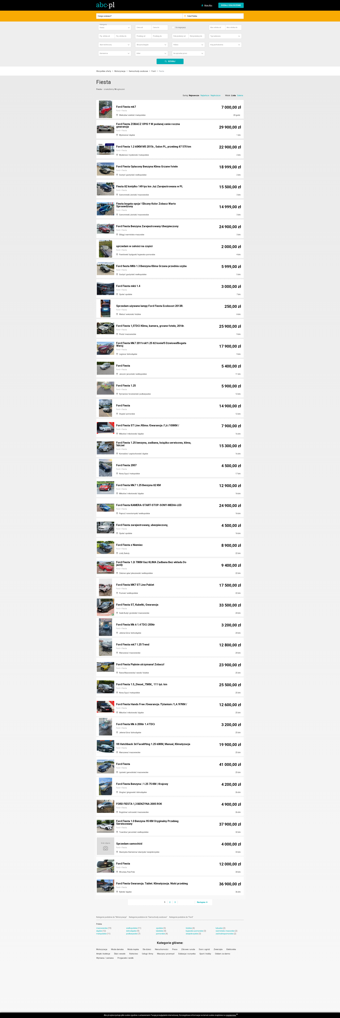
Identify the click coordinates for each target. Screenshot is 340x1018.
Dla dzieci (147, 949)
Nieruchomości (161, 949)
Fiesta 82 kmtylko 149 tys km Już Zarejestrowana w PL (149, 186)
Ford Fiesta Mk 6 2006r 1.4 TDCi (135, 724)
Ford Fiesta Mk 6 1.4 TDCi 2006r (135, 624)
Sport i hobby (205, 954)
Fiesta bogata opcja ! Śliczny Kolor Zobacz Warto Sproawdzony (146, 205)
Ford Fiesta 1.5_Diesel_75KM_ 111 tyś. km (141, 684)
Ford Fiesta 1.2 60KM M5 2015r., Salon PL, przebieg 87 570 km (153, 146)
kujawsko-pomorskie (194, 931)
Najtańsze (205, 95)
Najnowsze (194, 95)
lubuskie (219, 928)
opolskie (159, 928)
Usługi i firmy (147, 954)
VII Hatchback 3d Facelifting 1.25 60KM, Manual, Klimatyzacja (153, 744)
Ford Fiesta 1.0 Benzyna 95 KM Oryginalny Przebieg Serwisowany (147, 822)
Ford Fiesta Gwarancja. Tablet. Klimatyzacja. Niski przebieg (152, 883)
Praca (174, 949)
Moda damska (117, 949)
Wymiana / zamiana (105, 958)
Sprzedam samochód (129, 843)
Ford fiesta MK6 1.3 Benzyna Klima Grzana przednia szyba (151, 266)
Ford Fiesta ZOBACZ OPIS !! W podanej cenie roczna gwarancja (148, 125)
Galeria (240, 95)
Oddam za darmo (222, 954)
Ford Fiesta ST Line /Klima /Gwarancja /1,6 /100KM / (147, 425)
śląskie (99, 931)
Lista (233, 95)
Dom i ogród (204, 949)
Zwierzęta (218, 949)
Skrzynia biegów (142, 45)
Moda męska (133, 949)
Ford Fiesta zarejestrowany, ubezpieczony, (142, 525)
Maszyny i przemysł (165, 954)
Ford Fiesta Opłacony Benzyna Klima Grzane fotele (147, 166)
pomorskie (160, 934)
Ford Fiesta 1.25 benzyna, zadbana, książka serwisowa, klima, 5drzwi (153, 444)
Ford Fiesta (123, 365)
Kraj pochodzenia (216, 45)
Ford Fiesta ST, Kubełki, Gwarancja (137, 604)
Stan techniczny (106, 45)
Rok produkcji (179, 36)
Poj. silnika (105, 36)
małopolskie (101, 934)
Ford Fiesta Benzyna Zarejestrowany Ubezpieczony (147, 226)
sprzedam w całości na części (134, 246)
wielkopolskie (131, 928)
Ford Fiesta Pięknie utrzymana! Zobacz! (140, 664)
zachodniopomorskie (224, 934)
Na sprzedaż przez (180, 53)
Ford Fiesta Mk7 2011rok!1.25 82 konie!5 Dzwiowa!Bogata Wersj (151, 344)
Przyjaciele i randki (125, 958)
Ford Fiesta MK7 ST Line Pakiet (135, 584)
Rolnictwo (133, 954)
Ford (154, 71)
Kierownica (104, 53)
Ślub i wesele (119, 954)
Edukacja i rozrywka (187, 954)
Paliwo (175, 45)
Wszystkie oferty (103, 71)
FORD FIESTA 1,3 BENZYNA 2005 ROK (139, 803)
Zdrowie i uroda (188, 949)
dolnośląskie (131, 931)
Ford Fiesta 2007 (126, 465)
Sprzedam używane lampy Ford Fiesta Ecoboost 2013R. (149, 306)
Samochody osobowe (138, 71)
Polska (99, 924)
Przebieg (141, 36)
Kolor (138, 53)
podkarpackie (131, 934)
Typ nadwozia (215, 36)
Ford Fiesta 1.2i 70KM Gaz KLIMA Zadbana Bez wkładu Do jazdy (151, 563)
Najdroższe (215, 95)
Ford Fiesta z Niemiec (129, 545)
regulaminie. (231, 1015)
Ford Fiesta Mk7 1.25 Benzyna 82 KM (138, 485)
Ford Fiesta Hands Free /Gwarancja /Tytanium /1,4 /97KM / (151, 704)
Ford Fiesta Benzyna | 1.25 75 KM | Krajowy (142, 784)
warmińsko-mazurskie (225, 931)
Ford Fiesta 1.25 (126, 385)
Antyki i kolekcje (103, 954)
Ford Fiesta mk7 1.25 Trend (132, 644)
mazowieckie (101, 928)
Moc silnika (215, 27)
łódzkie (189, 928)
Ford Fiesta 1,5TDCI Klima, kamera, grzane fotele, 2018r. (150, 325)
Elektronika (231, 949)
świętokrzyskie (192, 934)
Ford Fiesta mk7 (126, 106)
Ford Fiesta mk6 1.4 (128, 286)
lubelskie (159, 931)
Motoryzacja (119, 71)
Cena (140, 27)
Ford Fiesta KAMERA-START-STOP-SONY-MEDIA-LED (149, 505)
